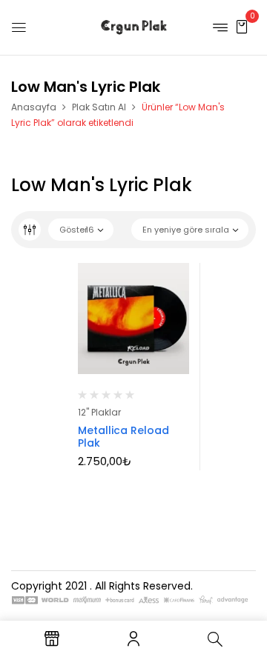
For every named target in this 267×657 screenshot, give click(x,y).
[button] (241, 26)
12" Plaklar (99, 412)
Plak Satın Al (99, 107)
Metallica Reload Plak (123, 436)
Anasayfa (33, 107)
